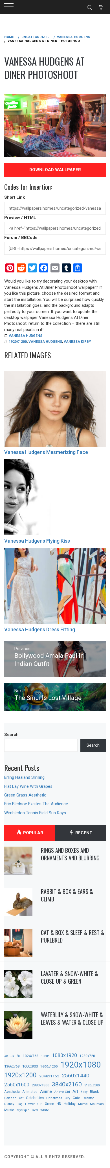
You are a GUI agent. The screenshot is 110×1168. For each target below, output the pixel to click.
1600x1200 (49, 1066)
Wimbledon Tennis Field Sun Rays (35, 812)
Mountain (97, 1104)
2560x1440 (75, 1075)
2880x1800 (40, 1085)
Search (11, 734)
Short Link (14, 197)
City (67, 1098)
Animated (30, 1092)
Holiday (70, 1104)
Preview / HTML (20, 217)
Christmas (54, 1098)
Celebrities (35, 1097)
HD (59, 1104)
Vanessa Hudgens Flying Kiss (37, 541)
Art (75, 1091)
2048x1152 (49, 1076)
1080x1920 (64, 1055)
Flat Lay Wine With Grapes (28, 786)
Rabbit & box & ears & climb (67, 895)
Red (35, 1110)
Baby (84, 1092)
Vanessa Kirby (77, 342)
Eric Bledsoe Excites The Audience (36, 803)
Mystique (23, 1110)
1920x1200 (18, 342)
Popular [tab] (32, 832)
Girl (39, 1104)
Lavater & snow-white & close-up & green (69, 977)
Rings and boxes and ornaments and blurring (70, 854)
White (44, 1110)
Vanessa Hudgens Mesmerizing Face (46, 452)
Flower (30, 1104)
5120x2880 (92, 1085)
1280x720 (87, 1056)
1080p (45, 1056)
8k (18, 1056)
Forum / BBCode (21, 237)
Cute (76, 1098)
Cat (21, 1098)
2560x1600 (16, 1085)
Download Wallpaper (55, 169)
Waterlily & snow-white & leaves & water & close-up (72, 1018)
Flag (20, 1104)
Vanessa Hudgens (25, 336)
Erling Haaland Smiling (24, 777)
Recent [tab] (83, 832)
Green (49, 1104)
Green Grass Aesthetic (25, 795)
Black (94, 1091)
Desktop (88, 1098)
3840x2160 (67, 1084)
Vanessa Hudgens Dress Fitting (39, 629)
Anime (46, 1091)
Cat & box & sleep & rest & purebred (72, 936)
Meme (82, 1104)
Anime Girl (62, 1092)
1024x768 (30, 1056)
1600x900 (30, 1066)
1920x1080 (80, 1064)
